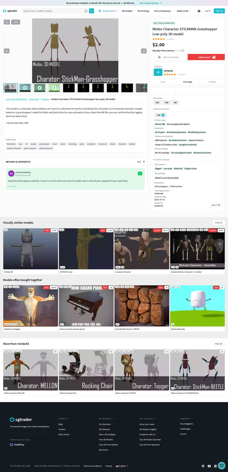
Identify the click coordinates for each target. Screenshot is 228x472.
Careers (61, 429)
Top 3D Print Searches (149, 444)
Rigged (158, 168)
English (121, 466)
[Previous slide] (6, 50)
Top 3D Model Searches (150, 439)
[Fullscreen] (7, 22)
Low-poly (167, 168)
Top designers (186, 423)
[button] (85, 10)
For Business (105, 424)
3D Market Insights (147, 429)
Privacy (108, 466)
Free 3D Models (106, 439)
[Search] (91, 10)
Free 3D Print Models (108, 444)
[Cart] (199, 10)
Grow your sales (146, 424)
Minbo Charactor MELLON (14, 393)
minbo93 (168, 70)
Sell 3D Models (146, 418)
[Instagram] (215, 466)
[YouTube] (209, 466)
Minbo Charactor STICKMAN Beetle (185, 393)
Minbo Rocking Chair (68, 393)
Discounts (103, 449)
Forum (183, 434)
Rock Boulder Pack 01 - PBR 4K (127, 329)
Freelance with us (147, 434)
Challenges (185, 428)
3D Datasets (104, 429)
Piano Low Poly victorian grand (72, 329)
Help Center (63, 434)
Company (62, 418)
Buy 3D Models (105, 418)
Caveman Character (123, 272)
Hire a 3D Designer (107, 434)
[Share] (212, 91)
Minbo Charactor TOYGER (125, 393)
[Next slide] (144, 50)
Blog (60, 424)
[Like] (163, 91)
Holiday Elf (8, 272)
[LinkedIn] (203, 466)
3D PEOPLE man (66, 272)
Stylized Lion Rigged (12, 329)
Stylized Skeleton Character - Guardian (186, 272)
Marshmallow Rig (178, 329)
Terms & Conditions (93, 466)
